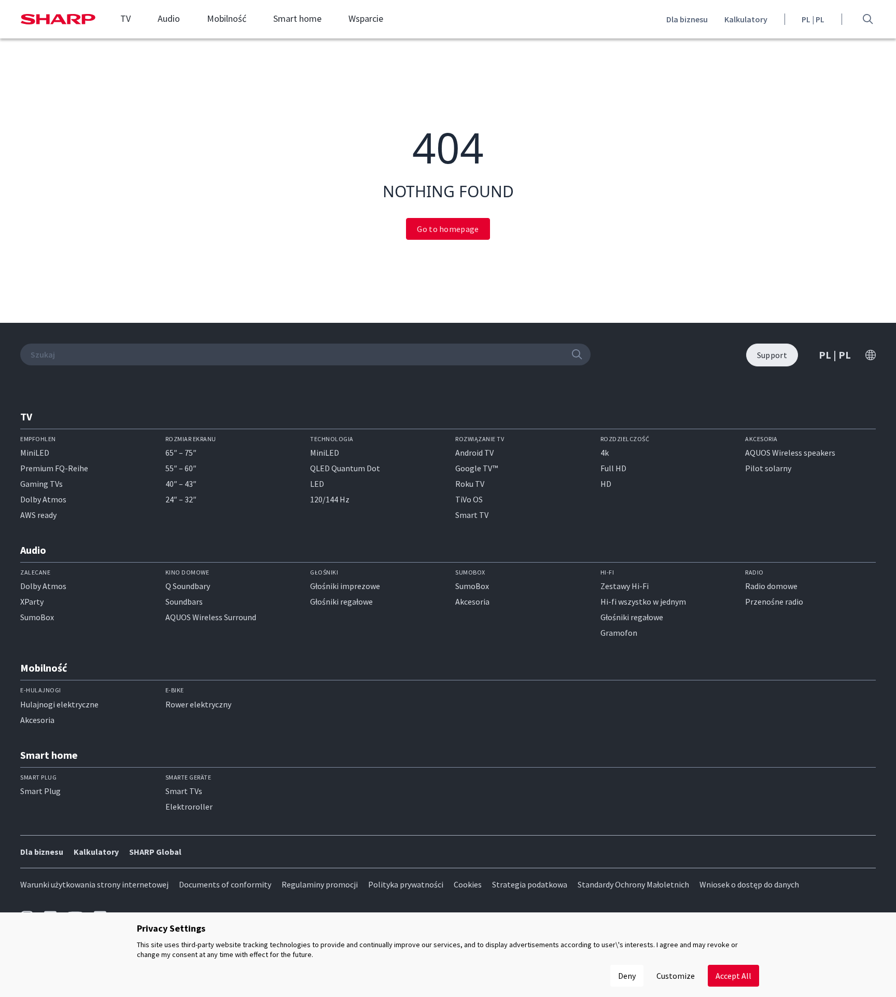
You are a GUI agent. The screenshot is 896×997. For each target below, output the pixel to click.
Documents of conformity (225, 884)
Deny (627, 976)
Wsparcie (365, 18)
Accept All (733, 976)
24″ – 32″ (181, 499)
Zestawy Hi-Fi (624, 586)
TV (125, 18)
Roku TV (469, 484)
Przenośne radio (774, 601)
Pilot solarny (768, 468)
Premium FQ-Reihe (54, 468)
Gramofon (618, 632)
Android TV (474, 452)
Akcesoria (472, 601)
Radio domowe (771, 586)
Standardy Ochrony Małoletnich (633, 884)
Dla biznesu (687, 19)
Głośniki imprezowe (345, 586)
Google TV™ (476, 468)
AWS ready (38, 515)
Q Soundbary (187, 586)
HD (605, 484)
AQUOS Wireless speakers (790, 452)
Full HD (613, 468)
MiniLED (34, 452)
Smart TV (471, 515)
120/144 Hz (329, 499)
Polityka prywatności (405, 884)
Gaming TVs (41, 484)
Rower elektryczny (198, 704)
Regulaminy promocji (320, 884)
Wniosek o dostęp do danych (749, 884)
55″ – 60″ (181, 468)
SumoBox (37, 617)
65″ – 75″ (181, 452)
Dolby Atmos (43, 499)
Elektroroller (189, 806)
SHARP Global (155, 851)
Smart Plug (40, 791)
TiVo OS (469, 499)
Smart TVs (183, 791)
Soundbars (184, 601)
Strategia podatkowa (529, 884)
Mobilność (226, 18)
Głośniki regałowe (341, 601)
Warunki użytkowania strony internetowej (94, 884)
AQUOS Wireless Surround (210, 617)
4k (604, 452)
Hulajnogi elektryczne (59, 704)
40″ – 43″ (181, 484)
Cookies (468, 884)
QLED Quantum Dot (345, 468)
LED (317, 484)
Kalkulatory (745, 19)
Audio (169, 18)
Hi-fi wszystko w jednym (643, 601)
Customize (675, 976)
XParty (32, 601)
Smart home (297, 18)
